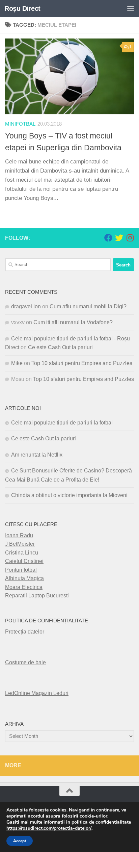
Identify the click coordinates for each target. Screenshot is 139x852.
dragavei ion (26, 306)
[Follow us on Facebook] (108, 238)
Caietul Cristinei (24, 561)
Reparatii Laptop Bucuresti (37, 595)
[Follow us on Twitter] (119, 238)
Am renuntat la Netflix (36, 455)
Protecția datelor (24, 632)
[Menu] (130, 8)
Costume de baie (25, 662)
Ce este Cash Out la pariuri (60, 347)
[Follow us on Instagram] (130, 238)
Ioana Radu (19, 535)
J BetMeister (20, 544)
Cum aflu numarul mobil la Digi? (88, 306)
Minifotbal (20, 124)
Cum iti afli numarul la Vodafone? (73, 322)
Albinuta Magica (24, 578)
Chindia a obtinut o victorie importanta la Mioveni (69, 495)
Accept (19, 841)
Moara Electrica (24, 587)
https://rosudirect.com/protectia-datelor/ (48, 828)
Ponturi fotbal (21, 570)
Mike (17, 363)
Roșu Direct (22, 8)
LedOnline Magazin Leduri (36, 693)
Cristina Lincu (21, 553)
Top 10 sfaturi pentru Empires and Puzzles (81, 363)
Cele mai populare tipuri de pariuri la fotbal (62, 422)
